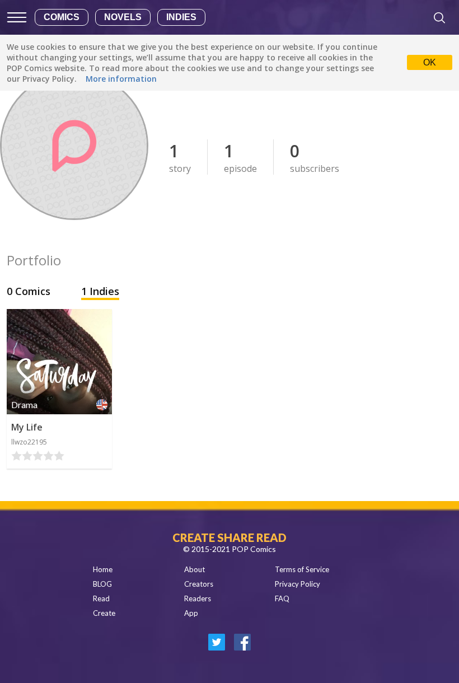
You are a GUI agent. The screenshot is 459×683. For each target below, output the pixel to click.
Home (103, 569)
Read (101, 598)
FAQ (282, 598)
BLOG (102, 583)
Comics (61, 17)
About (194, 569)
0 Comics (30, 291)
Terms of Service (302, 569)
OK (429, 62)
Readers (197, 598)
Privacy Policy (297, 583)
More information (121, 78)
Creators (198, 583)
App (191, 613)
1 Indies (100, 291)
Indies (181, 17)
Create (104, 613)
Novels (123, 17)
